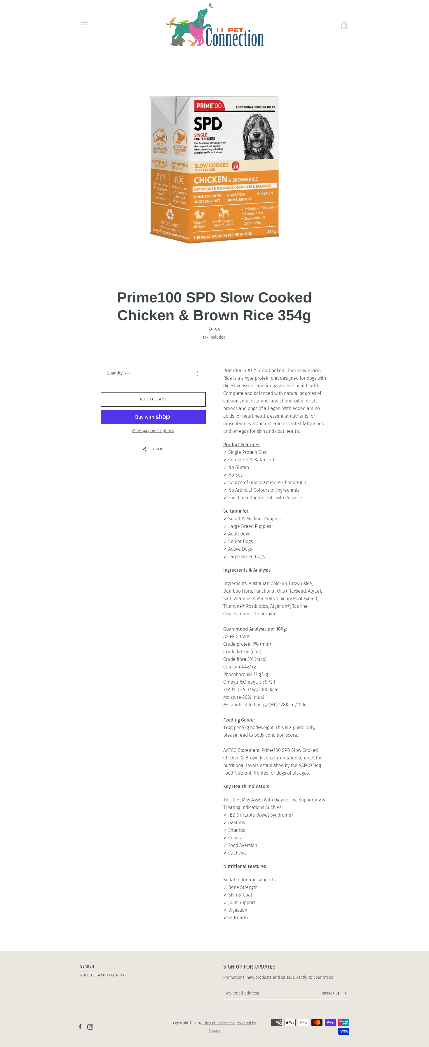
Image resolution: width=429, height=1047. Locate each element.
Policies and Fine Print (103, 975)
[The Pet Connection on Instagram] (90, 1026)
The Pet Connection (219, 1023)
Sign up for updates (249, 967)
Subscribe (331, 993)
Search (87, 966)
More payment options (153, 430)
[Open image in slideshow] (214, 167)
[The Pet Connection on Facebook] (80, 1026)
